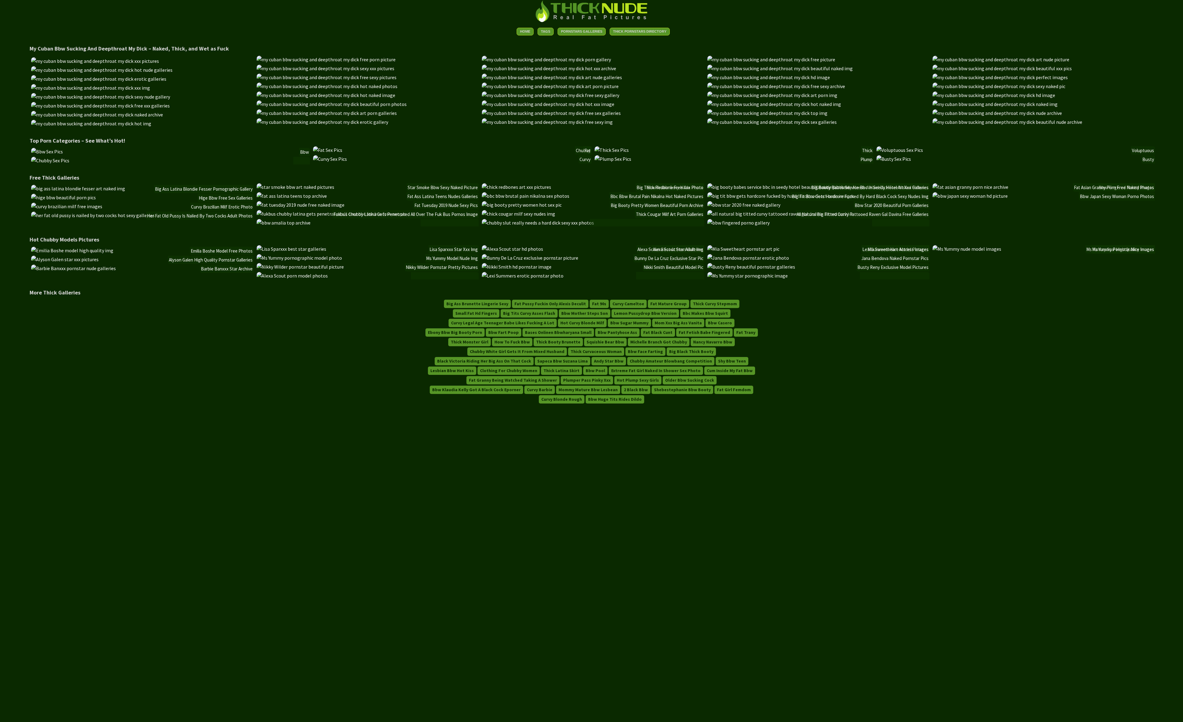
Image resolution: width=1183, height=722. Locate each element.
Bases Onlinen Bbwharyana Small (558, 332)
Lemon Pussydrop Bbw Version (645, 313)
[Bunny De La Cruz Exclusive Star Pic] (530, 258)
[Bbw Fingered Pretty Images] (738, 223)
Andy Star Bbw (609, 361)
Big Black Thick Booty (691, 351)
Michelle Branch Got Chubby (658, 342)
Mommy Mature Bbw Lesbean (588, 389)
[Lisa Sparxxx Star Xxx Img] (291, 249)
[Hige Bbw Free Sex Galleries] (63, 197)
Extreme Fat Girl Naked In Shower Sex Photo (656, 370)
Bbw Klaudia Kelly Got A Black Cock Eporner (476, 389)
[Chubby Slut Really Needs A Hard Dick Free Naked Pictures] (538, 223)
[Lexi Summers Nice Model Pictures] (522, 276)
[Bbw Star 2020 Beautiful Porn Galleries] (743, 205)
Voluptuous (1143, 150)
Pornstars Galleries (581, 31)
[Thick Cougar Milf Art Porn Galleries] (518, 214)
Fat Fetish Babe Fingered (704, 332)
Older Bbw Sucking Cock (689, 380)
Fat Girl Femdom (734, 389)
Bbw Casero (720, 323)
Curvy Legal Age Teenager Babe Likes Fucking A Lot (502, 323)
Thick (867, 150)
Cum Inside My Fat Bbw (730, 370)
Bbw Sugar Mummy (629, 323)
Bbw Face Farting (645, 351)
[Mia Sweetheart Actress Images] (743, 249)
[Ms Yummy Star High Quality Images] (747, 276)
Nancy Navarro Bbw (712, 342)
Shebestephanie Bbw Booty (682, 389)
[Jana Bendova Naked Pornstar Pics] (748, 258)
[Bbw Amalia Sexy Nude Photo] (284, 223)
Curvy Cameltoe (628, 303)
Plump (866, 159)
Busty (1148, 159)
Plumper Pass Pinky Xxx (587, 380)
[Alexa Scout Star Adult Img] (512, 249)
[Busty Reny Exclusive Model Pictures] (751, 267)
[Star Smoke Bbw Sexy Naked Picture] (295, 187)
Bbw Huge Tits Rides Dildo (615, 399)
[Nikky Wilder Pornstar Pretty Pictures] (300, 267)
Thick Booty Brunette (558, 342)
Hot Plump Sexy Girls (638, 380)
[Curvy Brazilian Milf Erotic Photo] (66, 206)
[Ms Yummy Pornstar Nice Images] (967, 249)
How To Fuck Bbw (512, 342)
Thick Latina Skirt (561, 370)
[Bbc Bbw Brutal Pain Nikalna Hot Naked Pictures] (525, 196)
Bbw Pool (595, 370)
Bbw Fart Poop (503, 332)
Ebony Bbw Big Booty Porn (455, 332)
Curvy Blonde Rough (561, 399)
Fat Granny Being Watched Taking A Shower (513, 380)
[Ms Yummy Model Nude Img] (299, 258)
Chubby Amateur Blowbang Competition (671, 361)
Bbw (304, 152)
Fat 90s (599, 303)
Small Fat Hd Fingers (476, 313)
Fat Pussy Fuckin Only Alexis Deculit (550, 303)
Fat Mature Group (668, 303)
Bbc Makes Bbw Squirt (705, 313)
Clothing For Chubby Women (508, 370)
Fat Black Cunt (658, 332)
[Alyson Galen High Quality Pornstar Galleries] (65, 259)
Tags (545, 31)
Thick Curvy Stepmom (715, 303)
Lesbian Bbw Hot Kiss (452, 370)
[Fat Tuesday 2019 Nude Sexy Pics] (300, 205)
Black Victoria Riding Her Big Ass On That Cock (484, 361)
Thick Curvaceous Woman (596, 351)
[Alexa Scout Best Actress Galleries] (292, 276)
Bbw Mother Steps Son (584, 313)
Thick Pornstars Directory (639, 31)
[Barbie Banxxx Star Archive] (73, 268)
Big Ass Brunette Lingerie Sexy (477, 303)
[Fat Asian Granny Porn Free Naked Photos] (970, 187)
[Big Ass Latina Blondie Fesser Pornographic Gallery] (78, 188)
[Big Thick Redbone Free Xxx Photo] (516, 187)
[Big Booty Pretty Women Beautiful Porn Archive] (522, 205)
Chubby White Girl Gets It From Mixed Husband (517, 351)
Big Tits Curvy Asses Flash (529, 313)
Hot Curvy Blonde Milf (582, 323)
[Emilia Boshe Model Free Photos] (72, 250)
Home (525, 31)
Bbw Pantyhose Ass (617, 332)
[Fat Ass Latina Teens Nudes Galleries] (292, 196)
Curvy (585, 159)
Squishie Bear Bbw (605, 342)
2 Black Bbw (636, 389)
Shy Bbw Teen (732, 361)
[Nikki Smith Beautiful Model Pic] (516, 267)
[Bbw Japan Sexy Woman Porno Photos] (970, 196)
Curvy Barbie (539, 389)
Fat (587, 150)
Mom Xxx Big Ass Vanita (678, 323)
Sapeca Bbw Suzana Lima (562, 361)
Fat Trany (745, 332)
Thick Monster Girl (469, 342)
